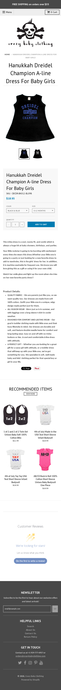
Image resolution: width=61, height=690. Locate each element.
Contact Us (30, 633)
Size (33, 206)
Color (8, 206)
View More (30, 394)
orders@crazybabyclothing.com (30, 656)
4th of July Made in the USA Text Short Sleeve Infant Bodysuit (45, 435)
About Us (30, 629)
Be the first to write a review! (30, 560)
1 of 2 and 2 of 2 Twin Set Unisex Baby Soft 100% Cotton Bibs (16, 435)
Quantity (10, 220)
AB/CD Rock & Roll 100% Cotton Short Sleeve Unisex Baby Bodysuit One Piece (45, 481)
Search (30, 626)
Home (7, 54)
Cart (54, 12)
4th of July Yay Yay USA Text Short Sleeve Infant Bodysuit (15, 479)
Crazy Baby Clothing (34, 676)
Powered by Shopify (30, 680)
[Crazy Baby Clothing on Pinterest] (35, 663)
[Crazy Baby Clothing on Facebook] (25, 663)
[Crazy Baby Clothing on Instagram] (30, 663)
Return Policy (30, 636)
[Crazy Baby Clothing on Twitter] (20, 663)
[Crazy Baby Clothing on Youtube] (41, 663)
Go (55, 609)
